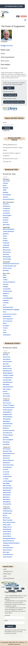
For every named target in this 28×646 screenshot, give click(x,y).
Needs (5, 185)
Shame (5, 323)
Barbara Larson (7, 368)
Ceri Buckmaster (8, 377)
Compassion (6, 208)
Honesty (5, 197)
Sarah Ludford (7, 531)
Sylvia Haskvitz (7, 550)
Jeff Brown (6, 428)
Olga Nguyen (7, 501)
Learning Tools (7, 161)
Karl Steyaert (7, 449)
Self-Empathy (7, 194)
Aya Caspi (6, 364)
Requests (5, 188)
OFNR (4, 190)
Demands (5, 284)
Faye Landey (6, 396)
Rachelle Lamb (7, 513)
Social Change (7, 259)
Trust (4, 330)
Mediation (6, 247)
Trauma (5, 328)
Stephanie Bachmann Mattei (11, 543)
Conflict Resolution (8, 231)
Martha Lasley (7, 485)
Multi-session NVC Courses (10, 158)
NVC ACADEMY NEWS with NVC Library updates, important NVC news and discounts (16, 597)
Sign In (9, 88)
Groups (5, 238)
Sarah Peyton (7, 534)
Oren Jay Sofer (7, 504)
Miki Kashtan (6, 495)
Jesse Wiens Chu (7, 433)
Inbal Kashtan (7, 419)
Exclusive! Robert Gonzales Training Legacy (12, 149)
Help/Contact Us (8, 571)
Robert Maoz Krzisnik (9, 522)
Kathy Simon (6, 456)
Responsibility (7, 316)
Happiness (6, 293)
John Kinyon (6, 442)
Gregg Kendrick (7, 414)
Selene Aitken (7, 536)
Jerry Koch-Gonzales (8, 430)
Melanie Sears (7, 492)
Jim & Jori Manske (8, 435)
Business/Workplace (9, 229)
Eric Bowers (6, 393)
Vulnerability (6, 335)
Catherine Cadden (8, 375)
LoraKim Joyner (7, 476)
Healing (5, 240)
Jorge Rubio (6, 444)
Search (5, 122)
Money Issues (7, 250)
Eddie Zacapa (6, 389)
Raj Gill (5, 515)
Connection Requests (9, 282)
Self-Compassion (8, 319)
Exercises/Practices (8, 199)
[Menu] (25, 20)
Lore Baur (5, 478)
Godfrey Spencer (8, 410)
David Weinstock (7, 382)
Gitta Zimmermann (8, 407)
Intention (5, 220)
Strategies (6, 325)
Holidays (5, 296)
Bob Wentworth (7, 371)
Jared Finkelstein (8, 423)
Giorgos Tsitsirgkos (8, 405)
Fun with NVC (7, 289)
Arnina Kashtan (7, 361)
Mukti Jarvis (6, 497)
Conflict (5, 279)
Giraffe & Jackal (7, 291)
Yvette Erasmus (7, 557)
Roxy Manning (7, 529)
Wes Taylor (6, 552)
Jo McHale (6, 437)
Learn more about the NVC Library (14, 102)
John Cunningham (8, 439)
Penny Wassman (7, 511)
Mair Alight (6, 483)
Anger (4, 275)
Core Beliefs (6, 213)
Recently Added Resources (10, 144)
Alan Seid (5, 354)
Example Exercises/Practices (11, 263)
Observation (6, 181)
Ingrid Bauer (6, 421)
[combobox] (10, 125)
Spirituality (6, 224)
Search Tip (6, 130)
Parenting (6, 254)
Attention (6, 204)
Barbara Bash (7, 366)
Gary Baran (6, 400)
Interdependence (8, 298)
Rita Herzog (6, 518)
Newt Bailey (6, 499)
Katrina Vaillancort (8, 460)
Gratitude (6, 217)
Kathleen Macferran (9, 453)
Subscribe (10, 626)
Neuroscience (7, 252)
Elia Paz (5, 391)
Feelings (5, 183)
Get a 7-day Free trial (10, 95)
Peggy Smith (6, 508)
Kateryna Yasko (7, 451)
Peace (4, 312)
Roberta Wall (6, 524)
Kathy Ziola (6, 458)
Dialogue (5, 286)
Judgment (6, 300)
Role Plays (6, 270)
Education (6, 234)
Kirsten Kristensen (8, 465)
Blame (5, 277)
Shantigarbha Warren (9, 538)
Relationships (7, 256)
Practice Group (7, 268)
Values (5, 332)
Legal (4, 576)
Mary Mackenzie (7, 488)
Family (5, 236)
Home (4, 569)
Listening (5, 302)
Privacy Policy (7, 573)
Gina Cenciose (7, 403)
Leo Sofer (5, 469)
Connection (6, 211)
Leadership (6, 245)
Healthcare (6, 243)
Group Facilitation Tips (9, 266)
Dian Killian (6, 384)
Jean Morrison (7, 426)
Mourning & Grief (8, 307)
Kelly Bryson (6, 462)
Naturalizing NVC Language (11, 309)
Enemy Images (7, 215)
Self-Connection (7, 321)
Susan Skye (6, 545)
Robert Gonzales (7, 520)
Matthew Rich (7, 490)
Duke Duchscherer (8, 387)
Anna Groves (6, 357)
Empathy (5, 192)
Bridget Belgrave (8, 373)
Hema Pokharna (7, 416)
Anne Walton (6, 359)
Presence (5, 222)
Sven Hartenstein (8, 547)
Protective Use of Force (9, 314)
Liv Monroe (6, 474)
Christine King (7, 380)
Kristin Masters (7, 467)
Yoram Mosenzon (8, 554)
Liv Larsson (6, 472)
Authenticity (6, 206)
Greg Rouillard (7, 412)
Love (4, 305)
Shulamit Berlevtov (8, 541)
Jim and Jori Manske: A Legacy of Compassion (11, 154)
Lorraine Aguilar (7, 481)
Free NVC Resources (8, 578)
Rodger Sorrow (6, 45)
